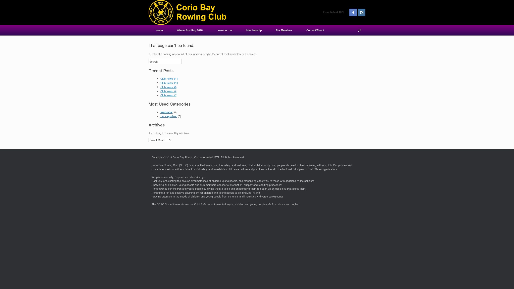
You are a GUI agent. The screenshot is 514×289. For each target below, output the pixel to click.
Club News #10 (169, 83)
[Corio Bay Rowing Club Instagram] (361, 12)
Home (159, 30)
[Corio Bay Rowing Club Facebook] (353, 12)
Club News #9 (168, 87)
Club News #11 (169, 78)
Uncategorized (168, 116)
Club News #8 (168, 91)
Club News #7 (168, 95)
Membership (254, 30)
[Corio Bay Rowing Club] (188, 12)
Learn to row (224, 30)
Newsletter (166, 112)
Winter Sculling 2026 (190, 30)
